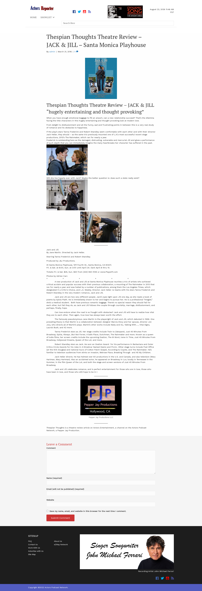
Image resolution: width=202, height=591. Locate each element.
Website (50, 500)
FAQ (30, 541)
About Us (58, 541)
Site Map (32, 554)
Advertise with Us (35, 551)
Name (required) (54, 478)
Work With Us (34, 548)
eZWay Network (61, 544)
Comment (51, 448)
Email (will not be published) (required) (65, 489)
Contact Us (33, 544)
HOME (33, 17)
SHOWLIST (46, 17)
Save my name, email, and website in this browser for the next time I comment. (88, 511)
